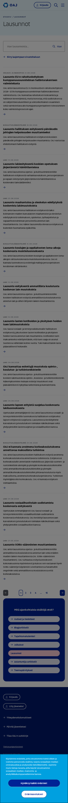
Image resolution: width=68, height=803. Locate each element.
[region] (34, 778)
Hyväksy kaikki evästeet (34, 783)
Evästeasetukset (34, 794)
